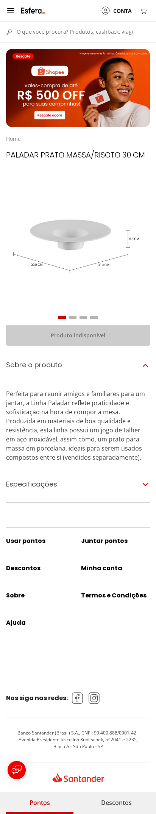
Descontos (116, 802)
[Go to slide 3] (83, 317)
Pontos (40, 802)
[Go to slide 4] (94, 317)
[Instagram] (94, 698)
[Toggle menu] (10, 10)
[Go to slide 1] (62, 317)
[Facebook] (77, 698)
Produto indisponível (78, 335)
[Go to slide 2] (72, 317)
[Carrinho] (144, 11)
